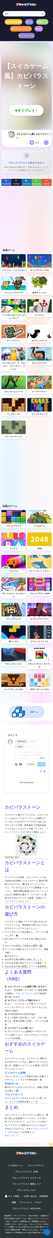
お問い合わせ (30, 1196)
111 (37, 142)
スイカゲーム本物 (15, 1072)
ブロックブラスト (36, 1165)
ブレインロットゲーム (20, 28)
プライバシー (25, 1202)
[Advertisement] (26, 219)
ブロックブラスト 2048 (26, 1171)
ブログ (38, 1202)
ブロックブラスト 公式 (27, 993)
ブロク (39, 28)
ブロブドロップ (14, 1094)
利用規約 (44, 1196)
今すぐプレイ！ (26, 110)
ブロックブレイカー (26, 1190)
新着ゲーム (42, 22)
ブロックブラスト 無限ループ (26, 1183)
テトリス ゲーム (26, 35)
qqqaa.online (13, 22)
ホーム (29, 22)
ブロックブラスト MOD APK (26, 1208)
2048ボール (11, 1083)
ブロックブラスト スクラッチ (26, 1177)
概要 (14, 1202)
